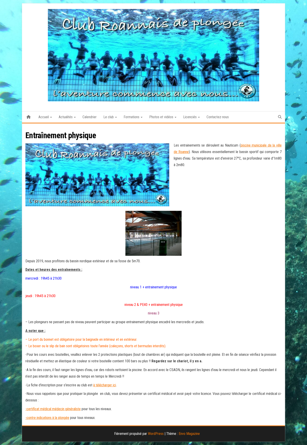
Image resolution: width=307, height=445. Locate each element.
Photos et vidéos (161, 117)
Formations (132, 117)
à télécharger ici (104, 385)
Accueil (44, 117)
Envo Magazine (189, 434)
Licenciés (190, 117)
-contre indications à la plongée (47, 418)
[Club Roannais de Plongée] (28, 117)
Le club (109, 117)
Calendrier (89, 117)
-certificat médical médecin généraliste (53, 409)
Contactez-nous (218, 117)
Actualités (66, 117)
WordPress (156, 434)
